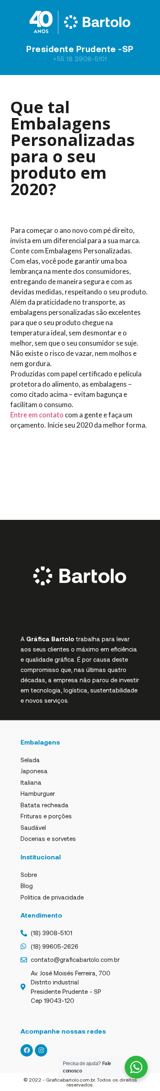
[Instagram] (41, 1050)
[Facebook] (27, 1050)
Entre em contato (37, 414)
